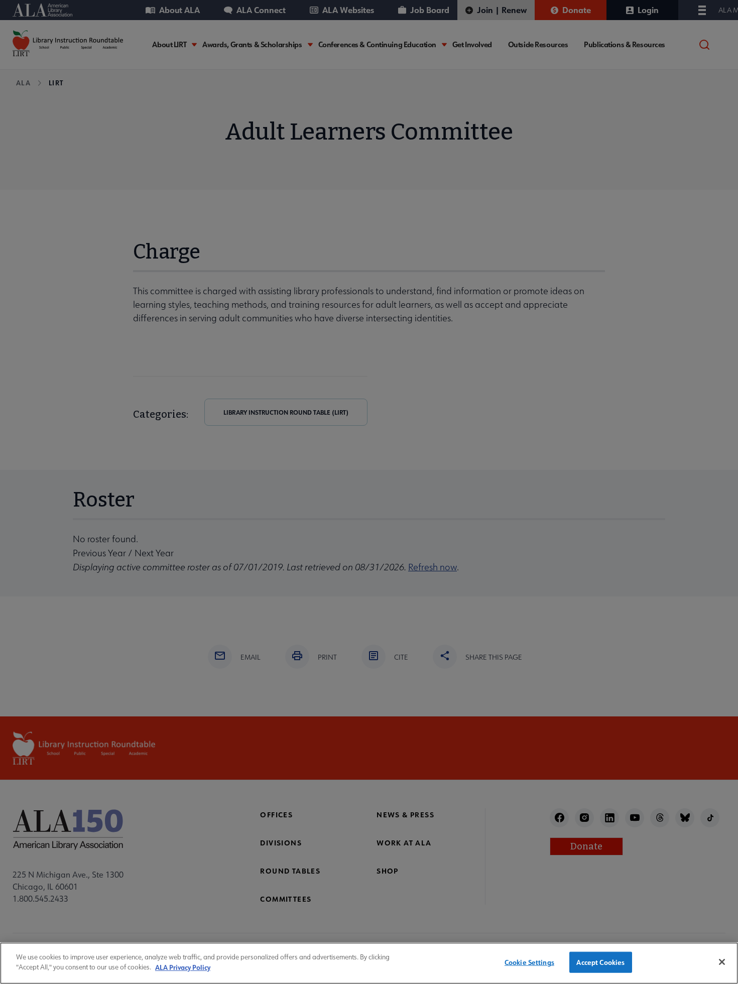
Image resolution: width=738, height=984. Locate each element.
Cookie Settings (529, 962)
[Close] (722, 962)
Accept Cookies (600, 962)
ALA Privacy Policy (182, 966)
